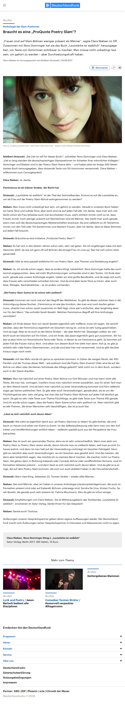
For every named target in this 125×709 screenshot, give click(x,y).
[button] (4, 5)
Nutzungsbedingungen (17, 677)
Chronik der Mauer (58, 691)
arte (42, 691)
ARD (17, 691)
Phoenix (33, 691)
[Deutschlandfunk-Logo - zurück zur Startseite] (62, 5)
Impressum (10, 682)
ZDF (24, 691)
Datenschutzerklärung (16, 672)
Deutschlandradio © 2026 (19, 695)
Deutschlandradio (14, 667)
